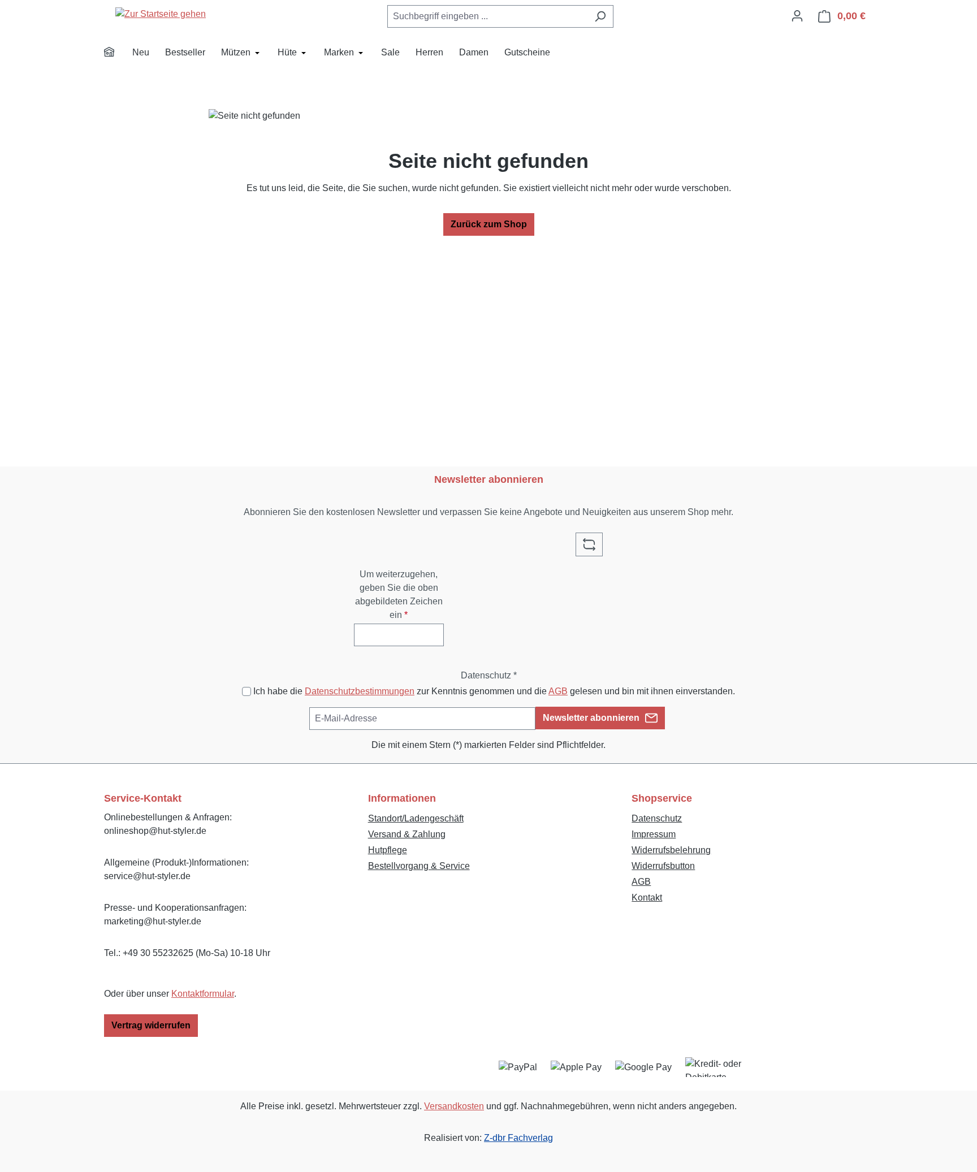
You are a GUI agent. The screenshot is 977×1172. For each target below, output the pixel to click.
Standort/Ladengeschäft (416, 818)
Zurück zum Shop (489, 224)
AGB (558, 691)
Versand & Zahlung (407, 834)
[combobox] (487, 16)
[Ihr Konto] (797, 16)
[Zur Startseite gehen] (160, 14)
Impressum (654, 834)
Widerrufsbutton (663, 866)
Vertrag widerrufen (151, 1025)
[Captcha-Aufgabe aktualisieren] (589, 544)
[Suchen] (600, 16)
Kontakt (647, 897)
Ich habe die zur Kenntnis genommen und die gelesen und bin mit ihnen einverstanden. (494, 691)
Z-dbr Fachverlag (518, 1138)
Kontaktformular (202, 993)
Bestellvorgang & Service (419, 866)
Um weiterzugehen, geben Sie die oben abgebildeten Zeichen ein (399, 594)
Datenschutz (657, 818)
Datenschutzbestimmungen (359, 691)
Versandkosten (454, 1106)
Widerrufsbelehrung (671, 850)
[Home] (116, 53)
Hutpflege (387, 850)
